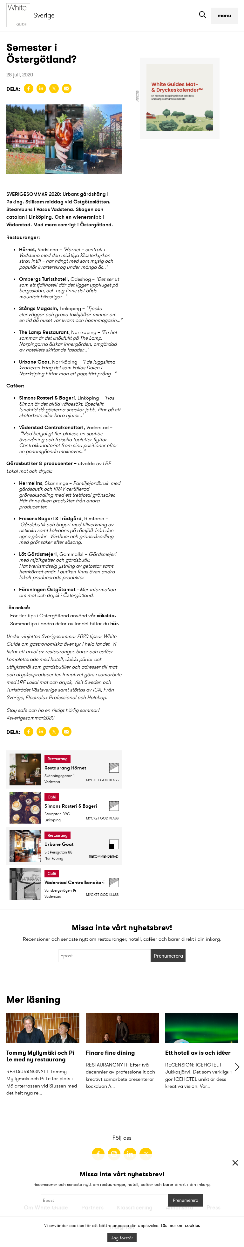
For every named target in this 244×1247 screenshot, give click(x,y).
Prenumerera (168, 956)
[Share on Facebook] (28, 88)
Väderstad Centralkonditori (51, 427)
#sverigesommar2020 (30, 717)
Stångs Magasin (38, 308)
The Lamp (30, 332)
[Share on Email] (66, 88)
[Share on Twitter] (54, 88)
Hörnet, (28, 249)
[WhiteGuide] (19, 15)
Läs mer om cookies (180, 1225)
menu (224, 15)
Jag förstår (122, 1238)
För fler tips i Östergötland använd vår (63, 615)
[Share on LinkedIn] (41, 88)
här (114, 623)
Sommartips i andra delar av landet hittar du (59, 623)
